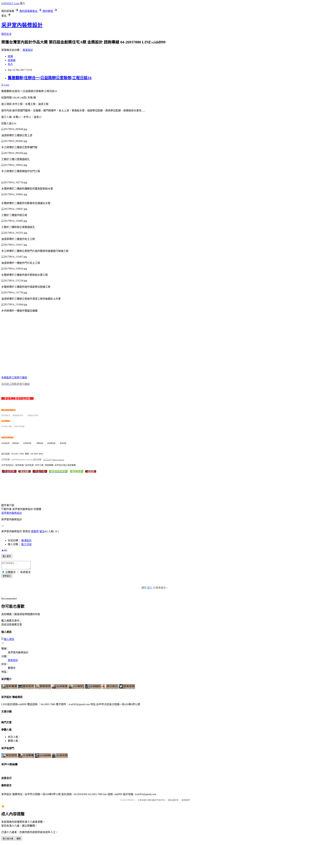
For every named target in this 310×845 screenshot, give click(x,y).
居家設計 (28, 50)
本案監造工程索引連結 (14, 377)
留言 (42, 531)
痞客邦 (35, 531)
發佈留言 (7, 576)
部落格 (12, 60)
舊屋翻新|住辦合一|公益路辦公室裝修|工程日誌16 (50, 78)
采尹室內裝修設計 (22, 25)
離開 (18, 838)
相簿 (10, 56)
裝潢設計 (26, 540)
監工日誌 (26, 544)
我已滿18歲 (8, 838)
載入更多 (7, 556)
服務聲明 (185, 800)
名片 (10, 64)
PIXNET (130, 800)
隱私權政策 (173, 800)
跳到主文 (6, 34)
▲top (4, 550)
